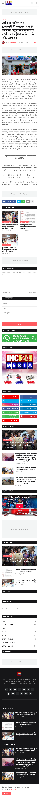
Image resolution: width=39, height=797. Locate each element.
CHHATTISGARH (19, 625)
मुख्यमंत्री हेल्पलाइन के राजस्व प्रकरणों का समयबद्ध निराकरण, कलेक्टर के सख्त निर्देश (9, 249)
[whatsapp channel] (17, 693)
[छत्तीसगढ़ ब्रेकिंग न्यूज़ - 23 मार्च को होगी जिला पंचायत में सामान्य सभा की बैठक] (8, 470)
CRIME (19, 628)
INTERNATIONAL (19, 639)
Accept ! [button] (7, 793)
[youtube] (15, 689)
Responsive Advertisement (19, 12)
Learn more (14, 789)
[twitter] (10, 689)
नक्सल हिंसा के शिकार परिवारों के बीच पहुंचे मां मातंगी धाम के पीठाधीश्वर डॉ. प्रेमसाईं (10, 226)
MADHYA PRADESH (19, 642)
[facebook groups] (13, 693)
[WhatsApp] (24, 201)
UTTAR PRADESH (19, 646)
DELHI (19, 632)
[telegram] (8, 693)
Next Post (32, 292)
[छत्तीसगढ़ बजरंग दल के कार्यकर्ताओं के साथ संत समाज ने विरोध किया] (8, 573)
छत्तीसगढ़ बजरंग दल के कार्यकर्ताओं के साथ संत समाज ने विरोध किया (28, 226)
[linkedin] (28, 689)
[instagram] (19, 689)
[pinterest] (24, 689)
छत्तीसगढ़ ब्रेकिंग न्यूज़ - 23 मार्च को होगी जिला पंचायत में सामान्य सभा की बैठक (26, 468)
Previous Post (7, 292)
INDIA (19, 635)
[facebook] (6, 689)
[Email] (28, 201)
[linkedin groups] (21, 693)
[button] (3, 3)
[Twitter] (19, 201)
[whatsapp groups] (26, 693)
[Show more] (32, 201)
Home (4, 19)
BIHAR (19, 621)
